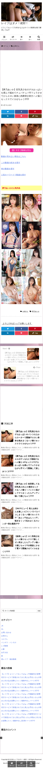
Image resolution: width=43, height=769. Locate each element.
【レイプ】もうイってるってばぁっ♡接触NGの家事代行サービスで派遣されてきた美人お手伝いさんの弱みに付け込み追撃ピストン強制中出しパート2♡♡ (21, 697)
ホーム (5, 46)
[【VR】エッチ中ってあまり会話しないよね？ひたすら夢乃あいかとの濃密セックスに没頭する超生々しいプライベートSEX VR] (32, 262)
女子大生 (4, 652)
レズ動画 (4, 646)
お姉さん (16, 46)
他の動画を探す (7, 168)
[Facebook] (21, 112)
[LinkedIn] (7, 116)
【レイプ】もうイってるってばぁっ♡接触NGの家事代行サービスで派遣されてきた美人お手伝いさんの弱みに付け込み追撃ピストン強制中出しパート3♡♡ (21, 687)
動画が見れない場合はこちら (13, 156)
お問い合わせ (6, 632)
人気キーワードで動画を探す (13, 175)
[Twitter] (7, 112)
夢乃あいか (35, 311)
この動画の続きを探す (10, 162)
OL (2, 629)
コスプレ (4, 639)
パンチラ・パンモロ (8, 642)
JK (2, 626)
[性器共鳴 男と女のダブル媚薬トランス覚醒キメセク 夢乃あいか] (32, 235)
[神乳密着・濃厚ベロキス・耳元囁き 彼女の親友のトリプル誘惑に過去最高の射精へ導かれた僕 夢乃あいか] (32, 207)
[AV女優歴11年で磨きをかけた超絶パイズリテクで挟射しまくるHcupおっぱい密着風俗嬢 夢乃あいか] (11, 207)
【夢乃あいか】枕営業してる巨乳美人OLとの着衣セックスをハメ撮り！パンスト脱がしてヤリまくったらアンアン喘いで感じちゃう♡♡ (27, 490)
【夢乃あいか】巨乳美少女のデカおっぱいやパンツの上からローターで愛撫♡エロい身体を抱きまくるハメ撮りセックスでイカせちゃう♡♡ (27, 437)
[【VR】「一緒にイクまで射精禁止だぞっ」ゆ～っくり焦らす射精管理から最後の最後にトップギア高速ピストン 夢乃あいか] (11, 290)
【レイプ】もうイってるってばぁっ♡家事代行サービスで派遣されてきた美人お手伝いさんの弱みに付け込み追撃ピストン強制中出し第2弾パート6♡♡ (21, 717)
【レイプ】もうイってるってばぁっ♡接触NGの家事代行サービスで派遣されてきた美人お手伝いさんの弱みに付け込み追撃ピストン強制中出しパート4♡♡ (21, 677)
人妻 (3, 649)
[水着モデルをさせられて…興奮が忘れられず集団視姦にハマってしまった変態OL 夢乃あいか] (11, 262)
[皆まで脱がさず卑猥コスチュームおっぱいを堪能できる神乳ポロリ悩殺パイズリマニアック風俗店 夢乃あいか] (11, 235)
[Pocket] (21, 116)
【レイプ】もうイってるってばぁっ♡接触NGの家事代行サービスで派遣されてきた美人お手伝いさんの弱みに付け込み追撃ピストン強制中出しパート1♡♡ (21, 707)
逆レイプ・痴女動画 (8, 659)
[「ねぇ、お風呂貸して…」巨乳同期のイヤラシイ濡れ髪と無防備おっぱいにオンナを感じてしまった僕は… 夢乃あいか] (32, 290)
